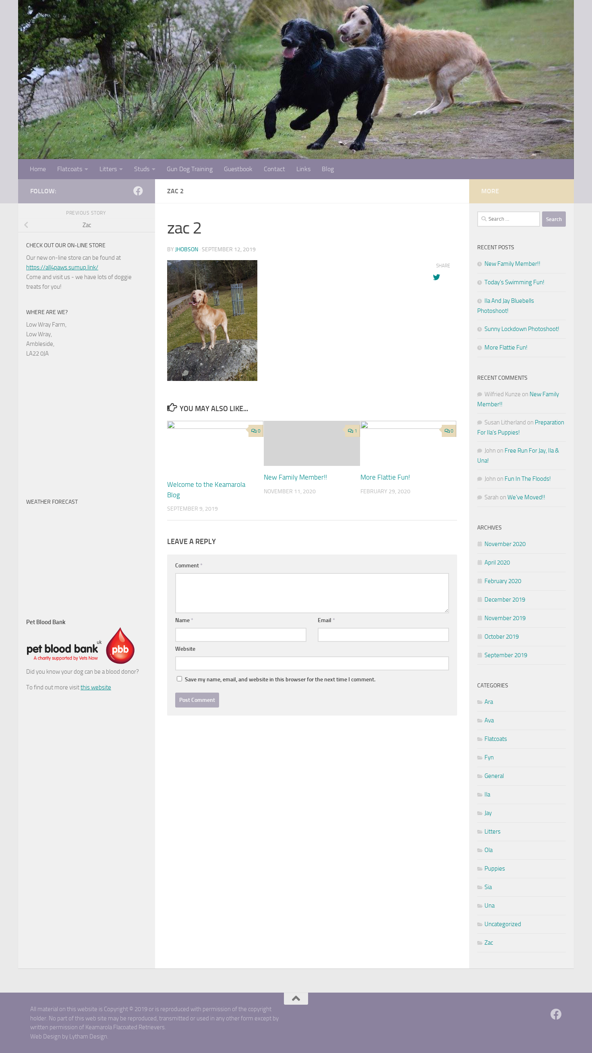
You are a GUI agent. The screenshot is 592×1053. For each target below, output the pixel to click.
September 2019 (505, 655)
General (494, 776)
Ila (487, 794)
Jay (488, 813)
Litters (108, 169)
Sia (488, 887)
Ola (488, 850)
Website (185, 648)
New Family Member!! (295, 477)
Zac (488, 942)
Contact (274, 169)
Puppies (494, 868)
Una (489, 905)
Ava (489, 720)
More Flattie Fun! (385, 477)
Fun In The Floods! (528, 478)
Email (326, 620)
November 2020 (505, 544)
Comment (189, 565)
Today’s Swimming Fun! (514, 282)
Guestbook (238, 169)
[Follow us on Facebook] (138, 191)
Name (184, 620)
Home (38, 169)
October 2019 (501, 636)
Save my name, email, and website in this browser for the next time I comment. (280, 679)
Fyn (489, 757)
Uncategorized (502, 924)
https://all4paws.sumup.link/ (62, 267)
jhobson (186, 249)
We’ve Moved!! (526, 497)
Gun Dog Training (190, 169)
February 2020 (502, 581)
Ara (488, 701)
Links (303, 169)
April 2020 (497, 562)
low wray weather (76, 597)
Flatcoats (69, 169)
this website (96, 687)
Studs (141, 169)
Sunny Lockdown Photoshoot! (521, 329)
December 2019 (504, 599)
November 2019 (505, 618)
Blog (328, 169)
